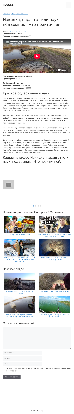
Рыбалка (8, 4)
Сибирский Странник (19, 14)
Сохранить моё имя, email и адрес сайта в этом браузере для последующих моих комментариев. (38, 369)
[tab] (33, 206)
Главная (6, 14)
